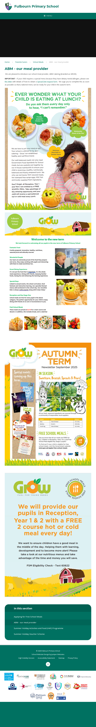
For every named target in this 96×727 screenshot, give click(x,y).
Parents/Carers (21, 62)
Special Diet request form (47, 81)
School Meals (38, 62)
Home (7, 62)
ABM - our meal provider (59, 62)
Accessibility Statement (46, 658)
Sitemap (61, 658)
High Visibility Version (26, 658)
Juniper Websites (58, 654)
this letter (8, 81)
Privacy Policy (73, 658)
